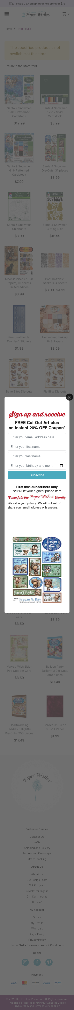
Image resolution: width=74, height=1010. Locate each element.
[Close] (69, 397)
